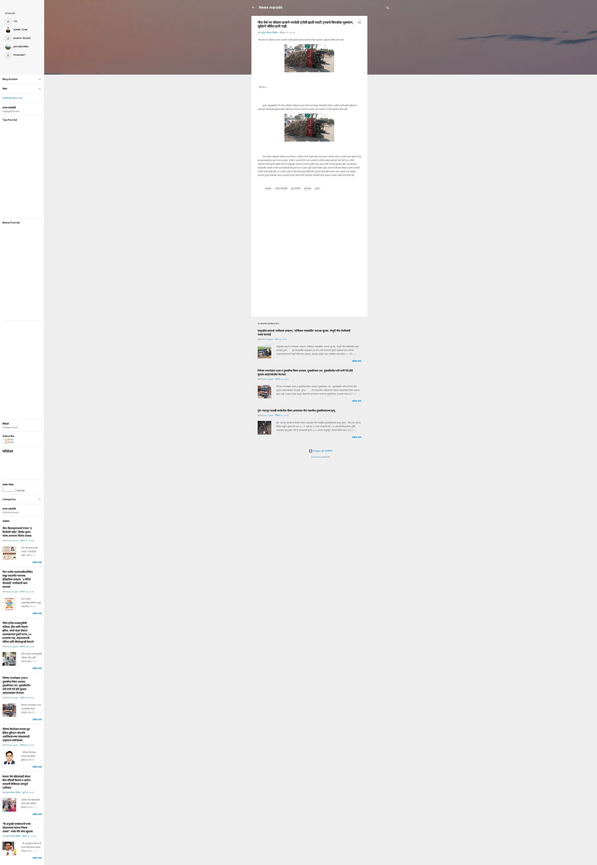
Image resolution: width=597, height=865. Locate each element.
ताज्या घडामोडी (281, 188)
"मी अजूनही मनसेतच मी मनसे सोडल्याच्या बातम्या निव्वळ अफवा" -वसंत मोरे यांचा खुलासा (17, 827)
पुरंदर (317, 188)
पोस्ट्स (10, 439)
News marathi (270, 7)
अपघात (268, 188)
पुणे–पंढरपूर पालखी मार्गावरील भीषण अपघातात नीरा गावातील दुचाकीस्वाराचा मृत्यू (296, 410)
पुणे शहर (307, 188)
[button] (359, 23)
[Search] (388, 8)
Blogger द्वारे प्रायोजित (322, 451)
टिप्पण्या (10, 442)
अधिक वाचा (356, 361)
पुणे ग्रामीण (295, 188)
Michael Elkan (316, 457)
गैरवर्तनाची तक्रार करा (12, 98)
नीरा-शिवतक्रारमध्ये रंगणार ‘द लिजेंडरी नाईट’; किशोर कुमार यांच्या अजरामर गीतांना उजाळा (17, 532)
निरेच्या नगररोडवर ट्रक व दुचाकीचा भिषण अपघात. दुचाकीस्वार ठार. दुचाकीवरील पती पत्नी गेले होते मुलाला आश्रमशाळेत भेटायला (16, 685)
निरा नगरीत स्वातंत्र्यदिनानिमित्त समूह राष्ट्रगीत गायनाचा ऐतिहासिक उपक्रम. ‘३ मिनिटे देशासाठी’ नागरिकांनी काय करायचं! (17, 579)
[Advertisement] (393, 35)
